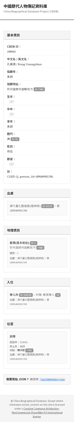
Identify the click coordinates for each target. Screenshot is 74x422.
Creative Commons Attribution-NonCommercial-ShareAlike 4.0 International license (37, 412)
